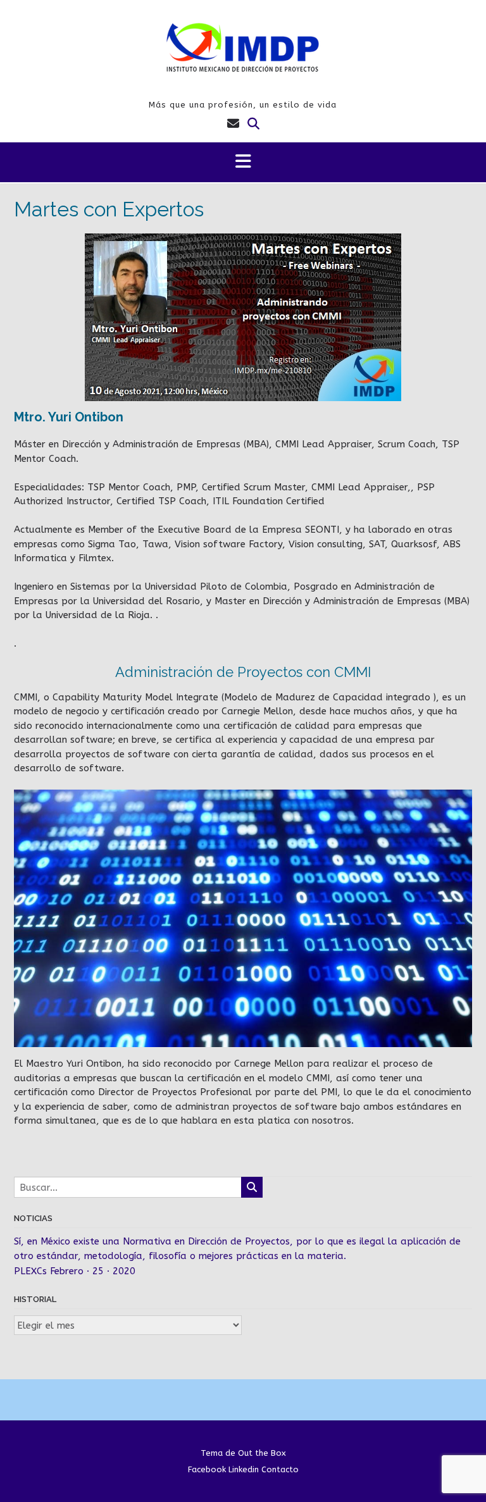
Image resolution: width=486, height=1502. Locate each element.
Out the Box (262, 1453)
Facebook (207, 1469)
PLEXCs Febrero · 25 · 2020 (74, 1271)
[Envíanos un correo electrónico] (233, 124)
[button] (243, 162)
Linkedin (243, 1469)
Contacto (280, 1469)
